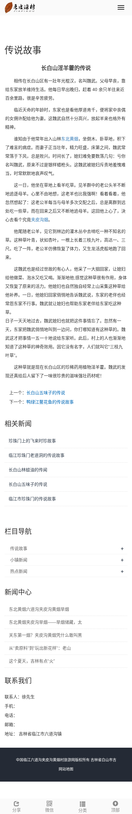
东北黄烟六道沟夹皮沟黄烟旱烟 (39, 609)
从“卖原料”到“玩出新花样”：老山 (40, 648)
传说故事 (18, 548)
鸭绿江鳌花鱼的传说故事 (50, 401)
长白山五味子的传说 (45, 392)
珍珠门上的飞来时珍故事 (32, 440)
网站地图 (66, 769)
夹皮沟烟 (39, 219)
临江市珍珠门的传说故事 (32, 498)
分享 (16, 810)
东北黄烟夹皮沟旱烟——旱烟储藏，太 (45, 622)
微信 (49, 810)
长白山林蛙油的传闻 (28, 469)
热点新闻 (18, 571)
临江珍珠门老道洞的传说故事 (36, 455)
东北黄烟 (69, 138)
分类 (82, 810)
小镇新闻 (18, 559)
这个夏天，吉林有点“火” (32, 661)
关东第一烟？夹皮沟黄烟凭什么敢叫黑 (45, 635)
